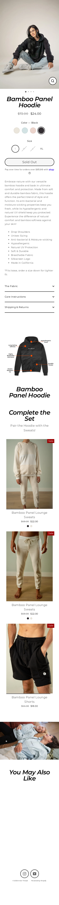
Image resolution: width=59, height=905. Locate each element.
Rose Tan (33, 130)
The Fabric (11, 286)
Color (29, 122)
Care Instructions (15, 296)
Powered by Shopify (38, 880)
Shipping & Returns (16, 307)
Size (29, 140)
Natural (16, 130)
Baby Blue (24, 130)
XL (41, 148)
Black (41, 130)
